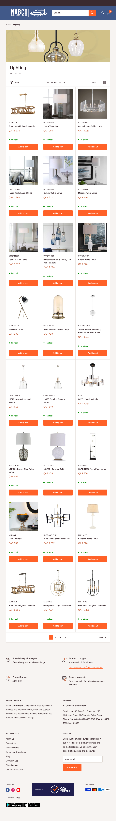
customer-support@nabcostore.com (86, 667)
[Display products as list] (104, 82)
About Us (10, 739)
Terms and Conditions (16, 752)
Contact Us (11, 743)
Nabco (81, 396)
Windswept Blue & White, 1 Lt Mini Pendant (57, 261)
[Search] (92, 13)
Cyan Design (14, 189)
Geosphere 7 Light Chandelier (57, 605)
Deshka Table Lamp (18, 260)
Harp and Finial (50, 535)
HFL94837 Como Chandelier (56, 539)
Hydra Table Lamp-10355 (20, 193)
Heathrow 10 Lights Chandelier (92, 605)
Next (101, 637)
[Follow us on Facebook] (8, 790)
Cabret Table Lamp (87, 260)
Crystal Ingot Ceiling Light (90, 126)
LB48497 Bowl (15, 539)
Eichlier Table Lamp (52, 193)
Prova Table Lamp (51, 126)
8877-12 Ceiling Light (88, 399)
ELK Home (13, 123)
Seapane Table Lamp (88, 539)
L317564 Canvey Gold (53, 469)
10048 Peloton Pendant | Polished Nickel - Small (89, 331)
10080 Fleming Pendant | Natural (54, 400)
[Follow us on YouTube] (18, 790)
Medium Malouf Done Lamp (56, 329)
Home (8, 25)
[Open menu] (7, 13)
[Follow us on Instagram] (13, 790)
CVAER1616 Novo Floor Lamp (92, 469)
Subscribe (72, 767)
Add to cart (23, 147)
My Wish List (12, 761)
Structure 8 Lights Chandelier (22, 126)
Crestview (14, 326)
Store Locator (12, 765)
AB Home (12, 535)
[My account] (102, 12)
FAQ (8, 756)
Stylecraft (14, 465)
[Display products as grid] (100, 82)
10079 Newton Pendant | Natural (20, 400)
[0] (108, 12)
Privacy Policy (12, 747)
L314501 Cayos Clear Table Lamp (21, 470)
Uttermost (48, 123)
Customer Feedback (15, 769)
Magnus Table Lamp (87, 193)
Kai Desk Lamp (16, 329)
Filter (16, 82)
